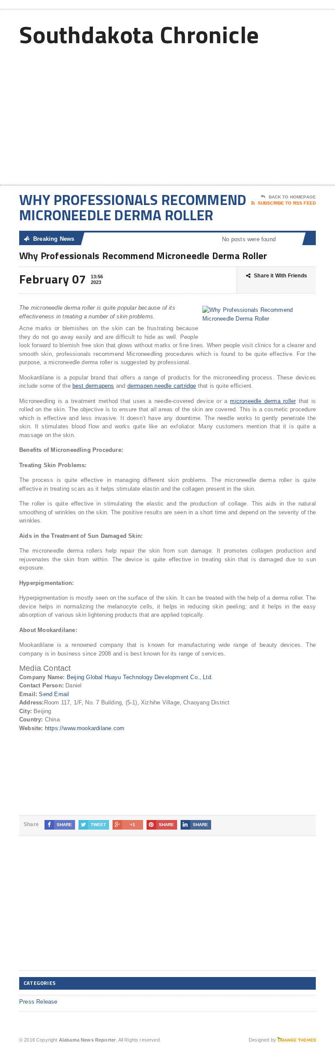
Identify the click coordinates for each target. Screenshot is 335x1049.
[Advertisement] (253, 115)
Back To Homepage (292, 197)
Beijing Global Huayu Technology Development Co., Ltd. (140, 677)
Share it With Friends (280, 276)
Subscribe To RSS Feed (287, 203)
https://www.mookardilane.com (84, 728)
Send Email (54, 694)
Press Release (38, 1001)
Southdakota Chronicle (139, 34)
